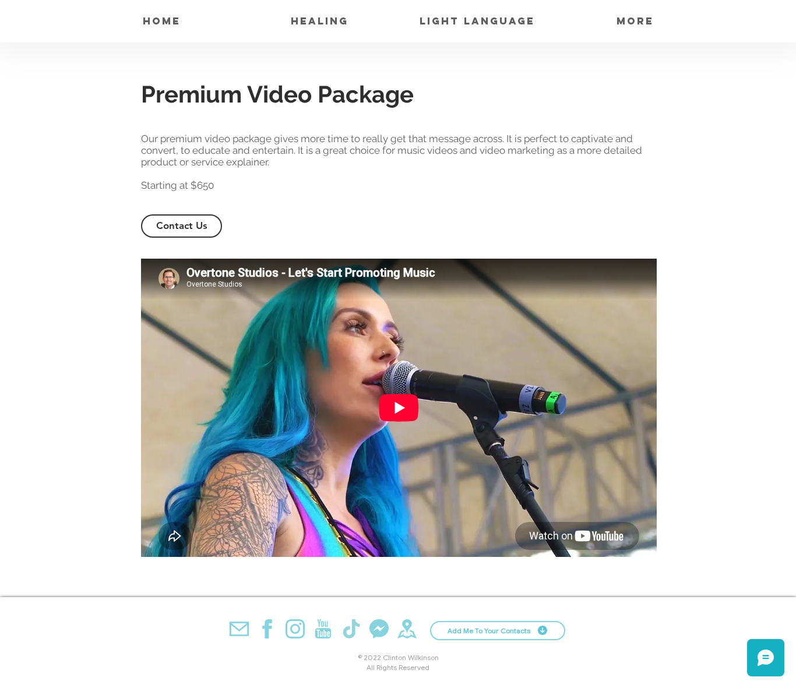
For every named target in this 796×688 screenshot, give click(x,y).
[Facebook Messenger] (379, 628)
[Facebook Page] (267, 628)
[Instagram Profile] (295, 628)
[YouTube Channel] (323, 628)
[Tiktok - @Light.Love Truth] (351, 628)
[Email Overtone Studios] (239, 628)
